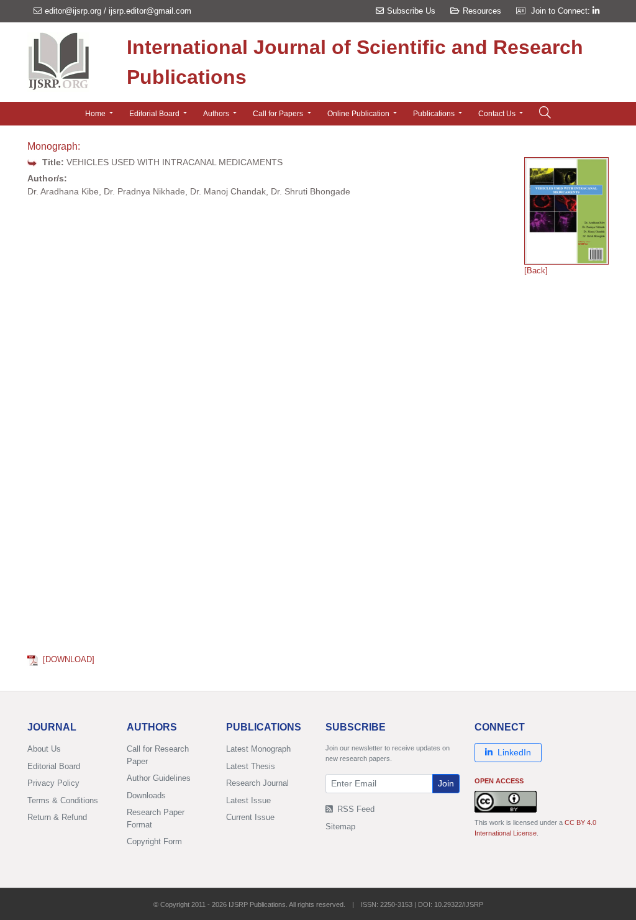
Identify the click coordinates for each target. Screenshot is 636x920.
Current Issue (250, 817)
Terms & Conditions (62, 800)
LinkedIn (514, 752)
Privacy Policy (53, 783)
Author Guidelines (159, 778)
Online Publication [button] (359, 113)
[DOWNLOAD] (68, 659)
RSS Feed (355, 809)
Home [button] (96, 113)
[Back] (536, 270)
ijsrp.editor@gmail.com (150, 11)
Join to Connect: (562, 11)
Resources (482, 11)
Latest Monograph (258, 749)
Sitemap (340, 826)
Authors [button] (217, 113)
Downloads (146, 795)
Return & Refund (57, 817)
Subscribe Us (411, 11)
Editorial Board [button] (155, 113)
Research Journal (257, 783)
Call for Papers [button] (279, 113)
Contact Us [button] (497, 113)
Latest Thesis (250, 766)
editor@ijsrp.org (73, 11)
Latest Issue (248, 800)
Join (446, 783)
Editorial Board (53, 766)
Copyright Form (154, 841)
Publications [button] (435, 113)
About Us (44, 749)
